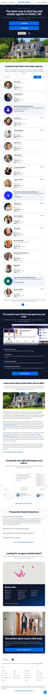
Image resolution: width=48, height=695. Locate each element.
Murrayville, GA (34, 590)
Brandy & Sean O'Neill (25, 494)
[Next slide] (46, 485)
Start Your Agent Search (24, 649)
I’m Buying (24, 28)
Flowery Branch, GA (22, 590)
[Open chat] (45, 692)
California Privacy (40, 677)
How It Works (4, 673)
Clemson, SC (8, 597)
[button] (23, 567)
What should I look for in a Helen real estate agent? (16, 528)
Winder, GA (33, 595)
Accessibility (39, 680)
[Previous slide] (1, 485)
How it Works (11, 2)
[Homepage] (24, 2)
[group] (24, 485)
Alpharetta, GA (8, 590)
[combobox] (18, 77)
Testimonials (27, 677)
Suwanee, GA (34, 594)
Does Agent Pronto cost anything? (11, 537)
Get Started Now (17, 196)
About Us (39, 2)
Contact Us (27, 675)
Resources (3, 675)
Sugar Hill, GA (34, 592)
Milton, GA (20, 598)
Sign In (45, 2)
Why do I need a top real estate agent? (12, 516)
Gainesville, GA (21, 592)
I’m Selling (24, 23)
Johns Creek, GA (21, 595)
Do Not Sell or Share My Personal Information (24, 690)
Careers (26, 680)
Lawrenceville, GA (22, 597)
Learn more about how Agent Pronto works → (24, 542)
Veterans (3, 680)
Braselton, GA (8, 592)
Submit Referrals (16, 677)
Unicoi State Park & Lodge (9, 424)
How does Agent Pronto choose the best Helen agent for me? (18, 533)
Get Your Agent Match (19, 282)
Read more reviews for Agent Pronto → (24, 503)
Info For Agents (16, 675)
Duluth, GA (7, 598)
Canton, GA (7, 595)
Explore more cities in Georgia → (12, 603)
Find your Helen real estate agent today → (13, 452)
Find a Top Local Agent (19, 111)
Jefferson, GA (21, 594)
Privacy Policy (39, 673)
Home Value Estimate (6, 677)
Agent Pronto (20, 8)
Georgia (25, 8)
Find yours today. (39, 663)
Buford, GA (7, 594)
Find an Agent (4, 2)
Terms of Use (39, 675)
